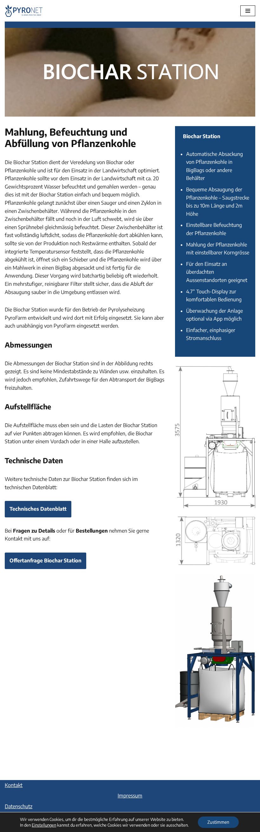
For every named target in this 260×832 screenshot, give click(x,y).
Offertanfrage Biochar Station (45, 560)
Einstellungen (44, 825)
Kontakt (14, 785)
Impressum (130, 795)
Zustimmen (218, 822)
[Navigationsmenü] (247, 10)
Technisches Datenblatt (38, 509)
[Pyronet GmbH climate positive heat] (24, 10)
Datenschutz (18, 806)
